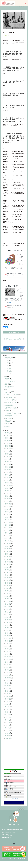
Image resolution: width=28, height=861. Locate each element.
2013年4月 (7, 688)
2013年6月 (7, 685)
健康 (7, 365)
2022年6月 (7, 512)
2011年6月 (7, 724)
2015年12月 (8, 637)
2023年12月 (8, 484)
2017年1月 (7, 617)
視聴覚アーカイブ (9, 425)
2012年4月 (7, 708)
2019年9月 (7, 566)
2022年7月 (7, 511)
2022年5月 (7, 514)
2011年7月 (7, 722)
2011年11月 (8, 716)
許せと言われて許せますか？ (11, 402)
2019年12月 (8, 561)
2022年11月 (8, 504)
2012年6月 (7, 704)
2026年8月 (7, 432)
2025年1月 (7, 463)
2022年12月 (8, 503)
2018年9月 (7, 585)
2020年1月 (7, 559)
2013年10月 (8, 678)
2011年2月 (7, 730)
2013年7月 (7, 683)
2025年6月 (7, 454)
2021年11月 (8, 524)
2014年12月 (8, 656)
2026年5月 (7, 437)
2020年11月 (8, 543)
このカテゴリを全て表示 (14, 798)
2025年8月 (7, 451)
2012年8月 (7, 701)
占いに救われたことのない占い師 (12, 413)
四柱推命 (7, 388)
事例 (6, 376)
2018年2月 (7, 596)
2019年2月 (7, 577)
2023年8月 (7, 490)
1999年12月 (8, 738)
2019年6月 (7, 570)
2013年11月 (8, 677)
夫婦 (7, 360)
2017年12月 (8, 600)
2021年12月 (8, 522)
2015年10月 (8, 640)
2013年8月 (7, 682)
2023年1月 (7, 501)
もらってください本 (11, 381)
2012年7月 (7, 703)
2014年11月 (8, 658)
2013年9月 (7, 680)
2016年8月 (7, 624)
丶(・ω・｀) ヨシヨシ (9, 399)
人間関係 (8, 362)
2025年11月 (8, 446)
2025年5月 (7, 456)
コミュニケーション (9, 397)
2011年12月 (8, 714)
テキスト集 (7, 417)
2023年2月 (7, 500)
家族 (7, 358)
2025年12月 (8, 445)
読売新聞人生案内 (9, 357)
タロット (7, 392)
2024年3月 (7, 479)
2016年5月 (7, 629)
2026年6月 (7, 435)
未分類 (6, 426)
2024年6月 (7, 474)
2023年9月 (7, 488)
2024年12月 (8, 464)
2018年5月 (7, 592)
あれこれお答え (8, 418)
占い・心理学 (8, 383)
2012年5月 (7, 706)
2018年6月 (7, 590)
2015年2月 (7, 653)
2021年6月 (7, 532)
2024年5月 (7, 475)
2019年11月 (8, 562)
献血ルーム (7, 420)
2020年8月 (7, 548)
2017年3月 (7, 614)
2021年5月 (7, 533)
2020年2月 (7, 558)
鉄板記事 (7, 378)
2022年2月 (7, 519)
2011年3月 (7, 729)
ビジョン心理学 (8, 386)
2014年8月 (7, 662)
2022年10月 (8, 506)
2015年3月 (7, 651)
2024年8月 (7, 471)
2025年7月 (7, 453)
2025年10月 (8, 448)
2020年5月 (7, 553)
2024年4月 (7, 477)
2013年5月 (7, 687)
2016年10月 (8, 620)
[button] (14, 844)
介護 (7, 363)
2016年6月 (7, 627)
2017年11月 (8, 601)
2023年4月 (7, 496)
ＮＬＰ (6, 384)
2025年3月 (7, 459)
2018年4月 (7, 593)
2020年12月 (8, 541)
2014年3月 (7, 670)
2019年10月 (8, 564)
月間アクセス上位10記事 (10, 408)
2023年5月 (7, 495)
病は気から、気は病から (10, 404)
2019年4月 (7, 574)
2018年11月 (8, 582)
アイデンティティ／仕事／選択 (11, 394)
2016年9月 (7, 622)
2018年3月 (7, 595)
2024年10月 (8, 467)
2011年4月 (7, 727)
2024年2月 (7, 480)
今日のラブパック (9, 421)
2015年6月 (7, 646)
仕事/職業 (9, 368)
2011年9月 (7, 719)
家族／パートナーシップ (10, 396)
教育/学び (9, 371)
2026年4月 (7, 438)
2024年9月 (7, 469)
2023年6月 (7, 493)
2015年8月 (7, 643)
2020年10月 (8, 545)
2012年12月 (8, 695)
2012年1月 (7, 712)
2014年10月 (8, 659)
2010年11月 (8, 735)
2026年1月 (7, 443)
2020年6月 (7, 551)
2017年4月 (7, 612)
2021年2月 (7, 538)
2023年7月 (7, 492)
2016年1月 (7, 635)
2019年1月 (7, 579)
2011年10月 (8, 717)
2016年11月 (8, 619)
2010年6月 (7, 737)
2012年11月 (8, 696)
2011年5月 (7, 725)
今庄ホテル (9, 412)
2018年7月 (7, 588)
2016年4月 (7, 630)
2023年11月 (8, 485)
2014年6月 (7, 666)
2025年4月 (7, 458)
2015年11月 (8, 638)
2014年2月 (7, 672)
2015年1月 (7, 654)
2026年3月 (7, 440)
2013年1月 (7, 693)
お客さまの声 (8, 375)
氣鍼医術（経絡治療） (9, 405)
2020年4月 (7, 554)
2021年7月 (7, 530)
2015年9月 (7, 641)
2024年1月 (7, 482)
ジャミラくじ (9, 391)
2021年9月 (7, 527)
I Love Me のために (9, 400)
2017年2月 (7, 616)
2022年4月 (7, 516)
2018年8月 (7, 587)
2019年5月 (7, 572)
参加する (22, 800)
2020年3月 (7, 556)
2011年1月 (7, 732)
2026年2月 (7, 442)
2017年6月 (7, 609)
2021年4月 (7, 535)
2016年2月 (7, 633)
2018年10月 (8, 583)
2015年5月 (7, 648)
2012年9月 (7, 699)
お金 (7, 367)
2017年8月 (7, 606)
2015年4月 (7, 649)
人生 (7, 373)
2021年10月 (8, 525)
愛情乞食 (7, 410)
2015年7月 (7, 645)
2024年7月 (7, 472)
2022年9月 (7, 508)
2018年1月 (7, 598)
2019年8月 (7, 567)
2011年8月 (7, 720)
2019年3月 (7, 575)
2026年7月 (7, 433)
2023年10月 (8, 487)
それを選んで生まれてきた (10, 407)
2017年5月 (7, 611)
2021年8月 (7, 529)
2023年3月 (7, 498)
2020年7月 (7, 550)
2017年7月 (7, 608)
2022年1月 (7, 521)
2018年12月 (8, 580)
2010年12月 (8, 733)
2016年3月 (7, 632)
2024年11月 (8, 466)
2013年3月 (7, 690)
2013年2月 (7, 691)
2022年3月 (7, 517)
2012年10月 (8, 698)
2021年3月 (7, 537)
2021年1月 (7, 540)
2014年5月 (7, 667)
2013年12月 (8, 675)
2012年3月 (7, 709)
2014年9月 (7, 661)
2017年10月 (8, 603)
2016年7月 (7, 625)
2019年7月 (7, 569)
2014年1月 (7, 674)
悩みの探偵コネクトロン (10, 415)
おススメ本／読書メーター (10, 379)
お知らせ (7, 423)
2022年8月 (7, 509)
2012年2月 (7, 711)
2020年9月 (7, 546)
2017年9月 (7, 604)
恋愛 (7, 370)
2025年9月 (7, 450)
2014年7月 (7, 664)
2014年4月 (7, 669)
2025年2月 (7, 461)
